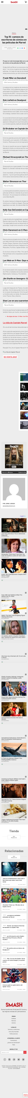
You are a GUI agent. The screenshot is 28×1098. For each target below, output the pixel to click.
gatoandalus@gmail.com (9, 505)
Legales (13, 1027)
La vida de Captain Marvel (15, 322)
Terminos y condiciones (14, 1029)
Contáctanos (13, 1040)
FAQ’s (13, 1044)
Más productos (14, 837)
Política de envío (14, 1033)
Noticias (13, 1020)
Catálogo (13, 1018)
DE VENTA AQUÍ (10, 357)
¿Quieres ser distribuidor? (13, 1042)
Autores (14, 1022)
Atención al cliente (13, 1038)
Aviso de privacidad (14, 1031)
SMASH (14, 1016)
